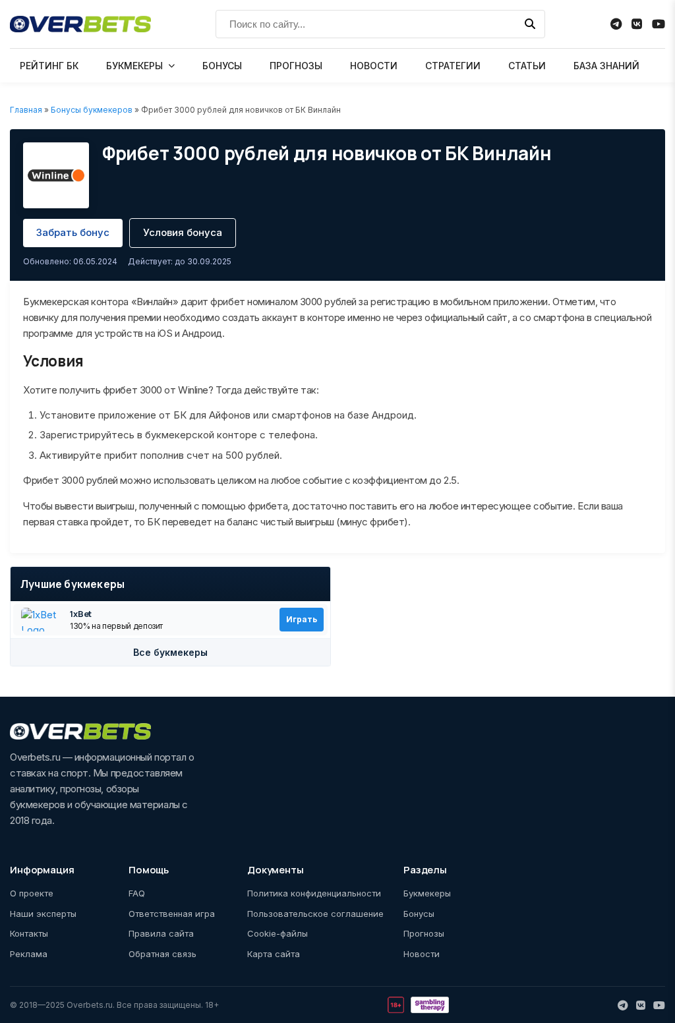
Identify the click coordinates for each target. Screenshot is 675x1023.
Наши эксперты (43, 913)
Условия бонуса (182, 232)
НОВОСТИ (373, 65)
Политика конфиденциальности (314, 893)
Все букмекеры (170, 652)
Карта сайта (273, 954)
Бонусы (418, 913)
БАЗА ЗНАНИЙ (606, 65)
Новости (421, 954)
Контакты (29, 933)
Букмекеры (427, 893)
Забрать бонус (72, 232)
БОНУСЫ (222, 65)
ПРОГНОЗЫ (296, 65)
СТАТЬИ (527, 65)
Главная (26, 110)
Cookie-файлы (277, 933)
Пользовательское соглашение (315, 913)
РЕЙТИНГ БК (49, 65)
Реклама (28, 954)
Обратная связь (162, 954)
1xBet (81, 614)
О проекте (31, 893)
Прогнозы (423, 933)
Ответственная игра (172, 913)
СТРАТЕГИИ (453, 65)
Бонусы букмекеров (91, 110)
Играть (301, 619)
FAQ (137, 893)
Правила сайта (161, 933)
